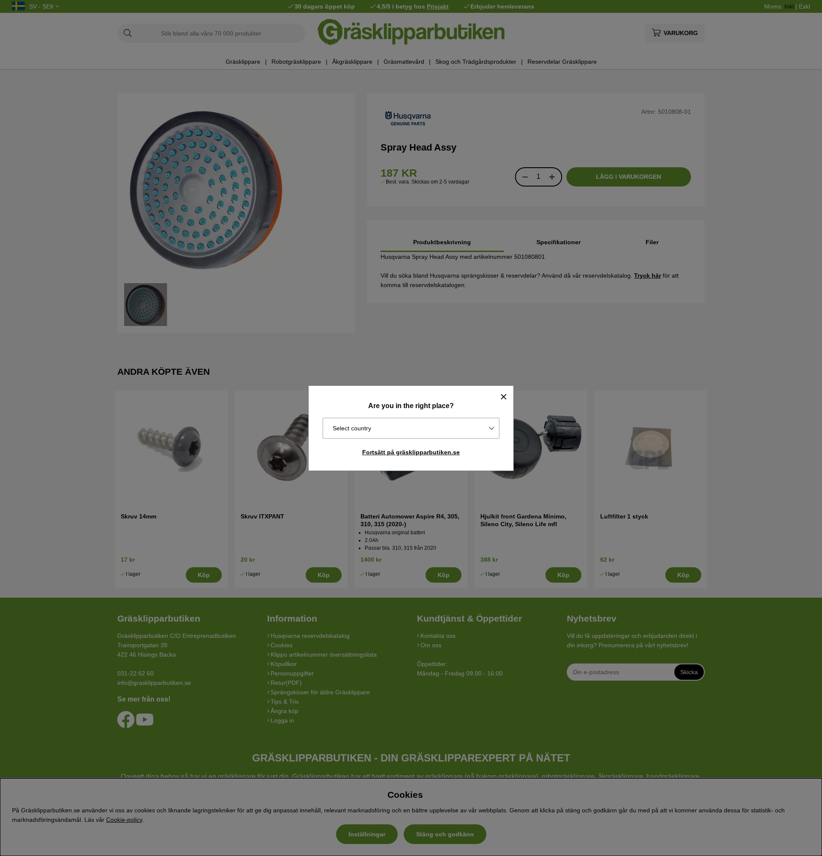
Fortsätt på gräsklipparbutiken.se (411, 452)
